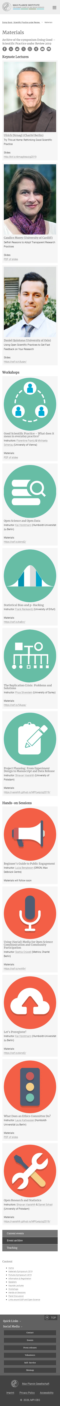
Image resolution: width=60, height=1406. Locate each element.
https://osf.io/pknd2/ (15, 541)
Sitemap (30, 1370)
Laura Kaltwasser (24, 1120)
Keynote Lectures (16, 1285)
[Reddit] (17, 49)
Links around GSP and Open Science (24, 1299)
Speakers (12, 1282)
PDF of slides (11, 259)
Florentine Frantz (25, 440)
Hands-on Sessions (17, 1292)
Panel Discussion (16, 1296)
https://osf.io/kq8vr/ (14, 621)
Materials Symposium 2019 (20, 1271)
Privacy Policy (27, 1392)
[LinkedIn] (11, 49)
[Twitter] (23, 49)
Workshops (13, 1289)
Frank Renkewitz (24, 609)
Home (11, 1268)
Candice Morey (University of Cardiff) (28, 237)
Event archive (15, 1240)
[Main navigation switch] (54, 7)
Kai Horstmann (23, 525)
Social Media (11, 1326)
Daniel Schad (45, 1204)
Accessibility (47, 1392)
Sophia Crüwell (23, 951)
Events (30, 1340)
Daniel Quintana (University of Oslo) (27, 340)
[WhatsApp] (30, 49)
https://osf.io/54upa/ (15, 705)
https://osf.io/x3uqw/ (15, 361)
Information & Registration (19, 1278)
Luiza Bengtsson (24, 867)
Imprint (10, 1392)
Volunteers (30, 1355)
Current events (15, 1233)
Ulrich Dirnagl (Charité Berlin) (23, 135)
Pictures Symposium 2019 (20, 1275)
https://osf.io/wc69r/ (15, 968)
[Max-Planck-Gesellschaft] (16, 1384)
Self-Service (30, 1363)
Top (53, 1317)
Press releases (30, 1347)
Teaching (12, 1247)
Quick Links (11, 1321)
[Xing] (36, 49)
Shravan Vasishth (24, 775)
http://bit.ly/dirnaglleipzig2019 (20, 156)
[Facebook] (4, 49)
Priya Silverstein (23, 692)
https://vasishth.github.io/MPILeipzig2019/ (27, 792)
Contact (30, 1332)
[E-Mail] (42, 49)
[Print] (48, 49)
